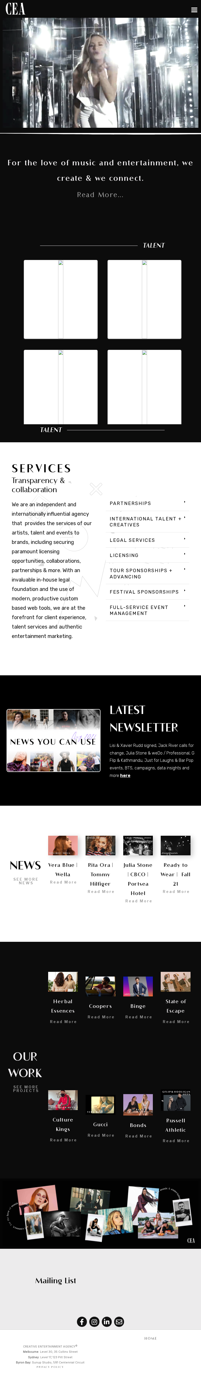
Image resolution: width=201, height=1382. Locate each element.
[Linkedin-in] (107, 1322)
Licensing (124, 555)
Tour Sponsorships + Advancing (141, 573)
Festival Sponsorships (144, 592)
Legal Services (132, 540)
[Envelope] (119, 1322)
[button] (147, 504)
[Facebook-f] (82, 1322)
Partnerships (130, 503)
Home (150, 1339)
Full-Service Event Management (139, 610)
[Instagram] (94, 1322)
